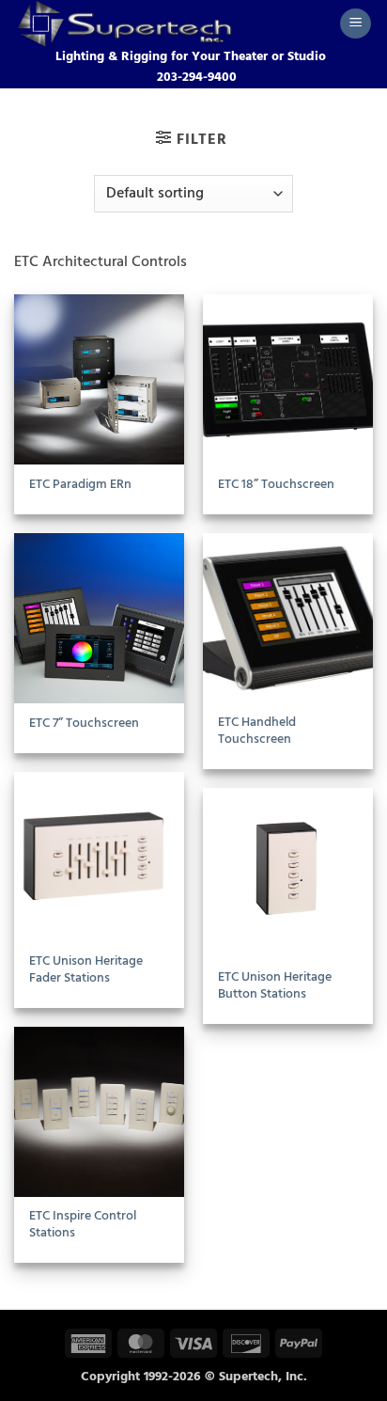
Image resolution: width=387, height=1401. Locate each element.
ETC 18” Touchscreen (276, 485)
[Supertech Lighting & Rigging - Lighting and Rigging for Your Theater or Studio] (169, 23)
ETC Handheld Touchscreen (257, 731)
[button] (355, 23)
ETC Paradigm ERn (80, 485)
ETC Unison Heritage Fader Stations (86, 969)
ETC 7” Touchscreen (84, 724)
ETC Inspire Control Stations (82, 1224)
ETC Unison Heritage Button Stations (275, 985)
